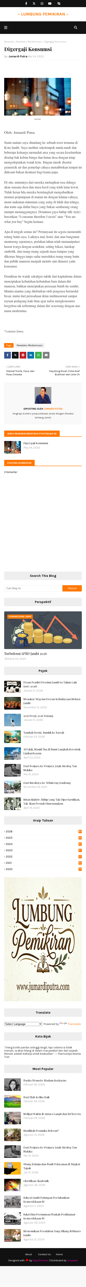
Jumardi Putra (17, 56)
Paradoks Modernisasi (29, 41)
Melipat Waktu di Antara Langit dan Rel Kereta (52, 1114)
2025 (44, 837)
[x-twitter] (34, 3)
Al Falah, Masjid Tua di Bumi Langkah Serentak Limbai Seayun (52, 751)
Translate (74, 1024)
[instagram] (42, 3)
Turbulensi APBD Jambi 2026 (25, 653)
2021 (44, 862)
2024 (44, 844)
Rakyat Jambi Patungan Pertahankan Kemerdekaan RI (46, 1199)
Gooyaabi (72, 1260)
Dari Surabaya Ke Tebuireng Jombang (47, 782)
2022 (43, 856)
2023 (43, 850)
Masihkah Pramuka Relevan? (41, 1130)
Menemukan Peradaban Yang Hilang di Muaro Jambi (52, 1233)
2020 (44, 869)
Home (59, 1254)
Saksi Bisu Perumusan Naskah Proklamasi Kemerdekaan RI (49, 1216)
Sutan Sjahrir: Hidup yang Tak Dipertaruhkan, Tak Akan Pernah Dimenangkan (51, 801)
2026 (44, 831)
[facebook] (26, 3)
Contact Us (44, 1254)
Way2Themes (40, 1260)
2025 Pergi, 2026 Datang (38, 715)
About (28, 1254)
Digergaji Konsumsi (35, 443)
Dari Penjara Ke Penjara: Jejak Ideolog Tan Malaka (50, 768)
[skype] (59, 3)
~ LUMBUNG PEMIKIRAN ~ (43, 14)
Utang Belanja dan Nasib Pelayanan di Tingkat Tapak (51, 1166)
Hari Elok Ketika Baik (36, 1097)
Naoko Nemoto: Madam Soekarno (44, 1080)
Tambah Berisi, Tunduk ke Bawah (43, 732)
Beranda (9, 41)
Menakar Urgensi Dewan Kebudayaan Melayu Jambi (51, 701)
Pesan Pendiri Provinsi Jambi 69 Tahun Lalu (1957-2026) (50, 684)
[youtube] (50, 3)
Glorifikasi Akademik (36, 1181)
